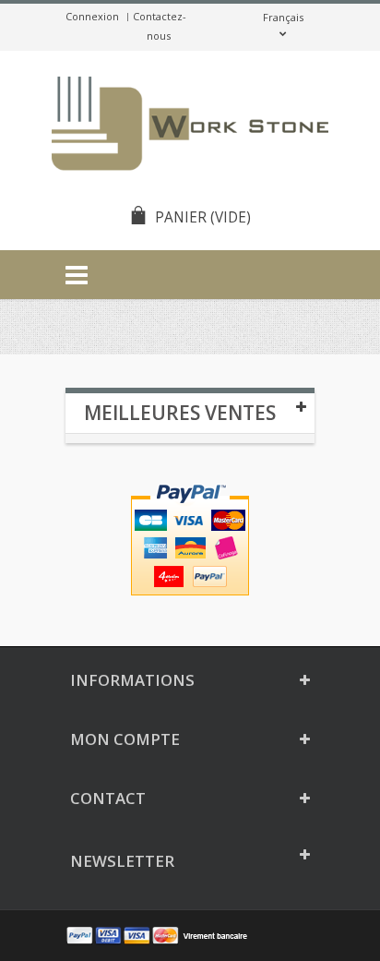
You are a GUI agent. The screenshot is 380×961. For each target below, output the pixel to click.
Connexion (92, 16)
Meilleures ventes (180, 413)
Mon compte (125, 739)
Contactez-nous (159, 25)
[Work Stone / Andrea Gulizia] (190, 126)
